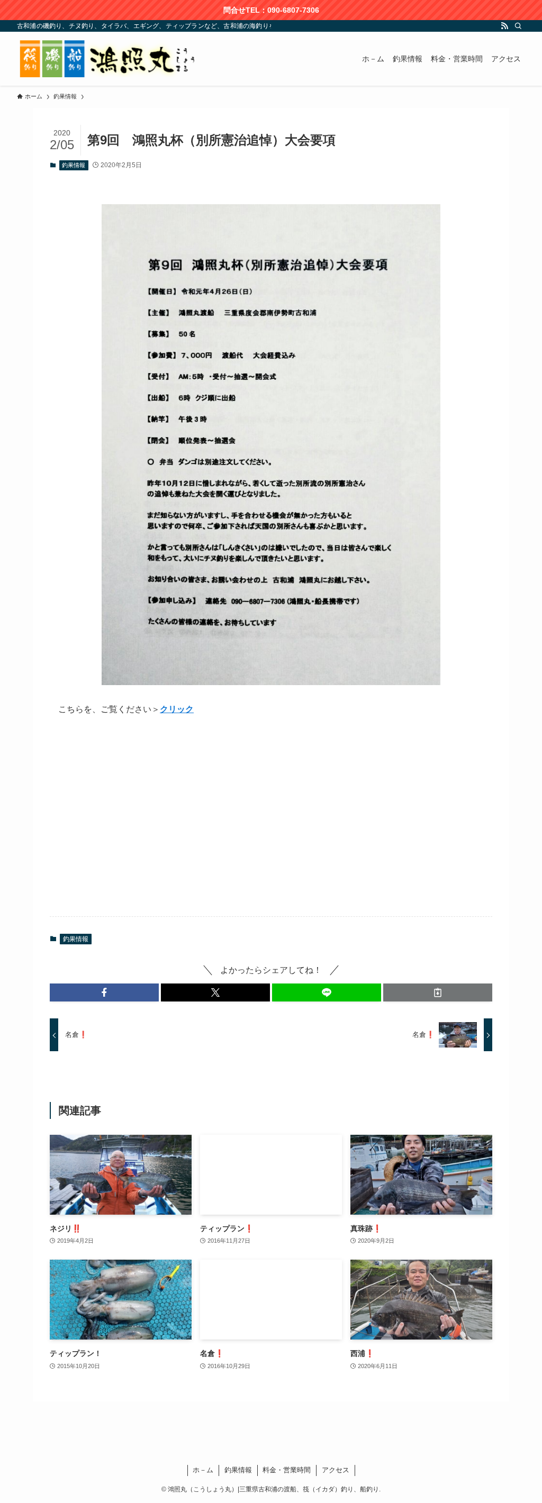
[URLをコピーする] (437, 992)
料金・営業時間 (287, 1470)
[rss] (504, 26)
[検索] (518, 26)
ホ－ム (203, 1470)
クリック (177, 709)
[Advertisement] (271, 825)
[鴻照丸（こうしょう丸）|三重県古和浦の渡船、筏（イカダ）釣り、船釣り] (109, 58)
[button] (104, 992)
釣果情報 (73, 165)
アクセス (335, 1470)
